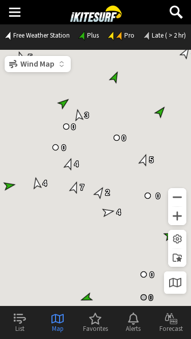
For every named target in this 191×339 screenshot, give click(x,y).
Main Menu (14, 12)
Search (176, 8)
